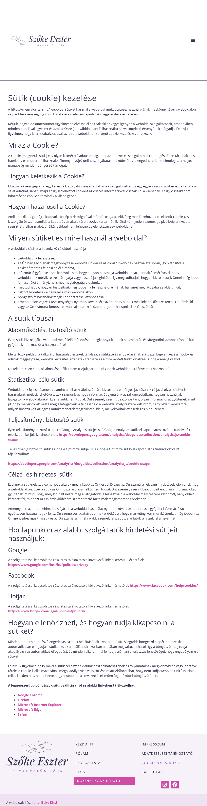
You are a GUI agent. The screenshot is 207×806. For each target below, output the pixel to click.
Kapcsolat (152, 772)
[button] (193, 40)
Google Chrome (30, 695)
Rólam (81, 753)
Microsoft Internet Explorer (39, 705)
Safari (22, 714)
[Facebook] (175, 784)
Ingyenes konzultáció (98, 781)
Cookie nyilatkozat (161, 763)
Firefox (23, 700)
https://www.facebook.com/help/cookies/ (164, 585)
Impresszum (153, 744)
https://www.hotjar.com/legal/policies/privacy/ (46, 611)
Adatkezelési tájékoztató (167, 753)
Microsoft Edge (29, 709)
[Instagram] (164, 784)
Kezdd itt (84, 744)
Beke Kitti (49, 802)
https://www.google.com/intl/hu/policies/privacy (48, 564)
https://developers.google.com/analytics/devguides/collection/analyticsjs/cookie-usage (79, 463)
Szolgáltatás (89, 763)
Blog (80, 772)
